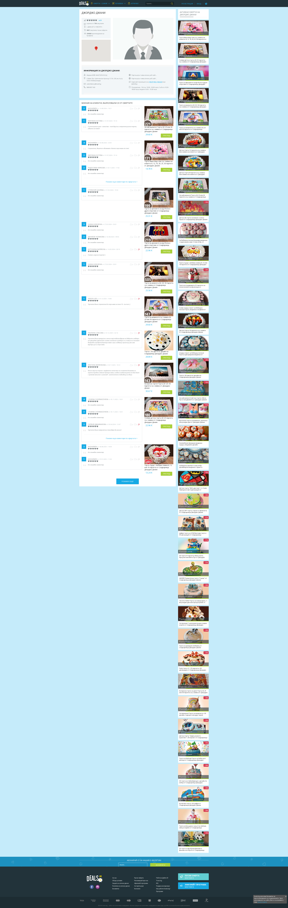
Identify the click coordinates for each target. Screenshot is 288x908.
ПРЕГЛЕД (166, 135)
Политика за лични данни (121, 886)
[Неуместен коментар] (139, 109)
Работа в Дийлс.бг (162, 878)
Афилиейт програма (141, 883)
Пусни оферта (139, 878)
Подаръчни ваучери (163, 886)
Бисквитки (115, 889)
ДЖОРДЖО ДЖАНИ (155, 82)
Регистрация (187, 4)
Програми (159, 891)
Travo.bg (159, 881)
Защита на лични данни (120, 883)
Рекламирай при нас (141, 881)
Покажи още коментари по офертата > (121, 182)
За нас (114, 878)
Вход (199, 4)
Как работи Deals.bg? (163, 889)
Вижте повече (262, 902)
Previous (116, 39)
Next (170, 39)
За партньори (139, 886)
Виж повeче (192, 876)
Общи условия (117, 881)
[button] (96, 48)
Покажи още (128, 481)
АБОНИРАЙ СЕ (160, 865)
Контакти (137, 889)
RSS (157, 883)
